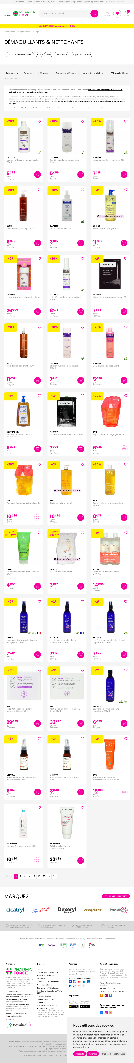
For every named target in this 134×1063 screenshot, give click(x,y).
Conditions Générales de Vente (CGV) (49, 992)
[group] (15, 910)
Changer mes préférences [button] (113, 1054)
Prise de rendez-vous (45, 975)
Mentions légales (44, 996)
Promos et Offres (65, 73)
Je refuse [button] (93, 1054)
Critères (28, 73)
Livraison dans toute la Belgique (41, 2)
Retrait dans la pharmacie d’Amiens (110, 984)
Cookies (40, 1002)
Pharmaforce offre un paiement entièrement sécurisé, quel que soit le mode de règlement (82, 971)
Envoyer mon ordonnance (47, 972)
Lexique (40, 969)
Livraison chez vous (108, 988)
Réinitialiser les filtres (12, 78)
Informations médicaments (48, 982)
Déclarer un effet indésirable (48, 988)
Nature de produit (91, 73)
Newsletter (41, 979)
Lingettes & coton (81, 54)
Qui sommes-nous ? (14, 991)
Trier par (10, 73)
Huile (48, 54)
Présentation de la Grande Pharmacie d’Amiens (16, 1015)
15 (44, 876)
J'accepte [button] (79, 1054)
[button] (7, 13)
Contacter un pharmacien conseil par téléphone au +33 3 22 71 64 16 (19, 996)
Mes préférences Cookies (47, 1005)
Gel (39, 54)
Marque (44, 73)
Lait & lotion (62, 54)
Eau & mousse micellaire (19, 54)
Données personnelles (46, 999)
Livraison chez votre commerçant (113, 991)
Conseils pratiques (44, 985)
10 (39, 876)
